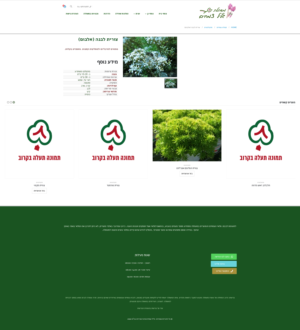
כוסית (87, 94)
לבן (88, 88)
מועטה (87, 82)
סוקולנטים (261, 182)
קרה (88, 85)
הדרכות (107, 13)
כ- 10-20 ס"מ (83, 74)
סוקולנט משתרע (82, 71)
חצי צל (87, 79)
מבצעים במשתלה (90, 13)
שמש (80, 79)
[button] (71, 6)
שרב (83, 85)
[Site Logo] (217, 11)
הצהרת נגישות (72, 13)
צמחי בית (163, 13)
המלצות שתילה (121, 13)
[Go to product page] (260, 144)
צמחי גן (150, 13)
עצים (138, 13)
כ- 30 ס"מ (85, 77)
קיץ (88, 91)
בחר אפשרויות (187, 173)
